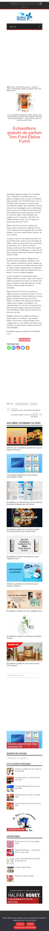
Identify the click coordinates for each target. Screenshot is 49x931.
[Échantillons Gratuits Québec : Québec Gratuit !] (24, 19)
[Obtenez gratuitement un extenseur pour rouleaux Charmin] (24, 581)
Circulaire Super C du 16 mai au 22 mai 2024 (24, 415)
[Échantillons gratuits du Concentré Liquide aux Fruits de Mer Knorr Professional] (24, 526)
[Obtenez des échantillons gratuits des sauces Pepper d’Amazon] (24, 445)
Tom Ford (32, 194)
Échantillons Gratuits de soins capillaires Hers (24, 611)
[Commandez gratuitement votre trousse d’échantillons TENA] (24, 472)
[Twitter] (23, 348)
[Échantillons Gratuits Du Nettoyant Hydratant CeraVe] (24, 633)
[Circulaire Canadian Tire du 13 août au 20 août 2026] (10, 774)
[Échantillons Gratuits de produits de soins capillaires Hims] (24, 554)
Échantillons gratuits (23, 87)
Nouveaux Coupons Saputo (24, 876)
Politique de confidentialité (25, 927)
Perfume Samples (22, 403)
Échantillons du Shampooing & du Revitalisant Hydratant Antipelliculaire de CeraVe (24, 503)
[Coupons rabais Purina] (10, 873)
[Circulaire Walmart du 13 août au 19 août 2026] (10, 792)
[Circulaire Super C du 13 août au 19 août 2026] (10, 783)
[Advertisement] (24, 58)
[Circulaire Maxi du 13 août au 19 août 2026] (10, 809)
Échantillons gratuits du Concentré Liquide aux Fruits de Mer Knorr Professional (23, 530)
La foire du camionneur (16, 829)
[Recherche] (40, 3)
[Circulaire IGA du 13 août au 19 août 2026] (10, 800)
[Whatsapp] (9, 348)
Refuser (30, 924)
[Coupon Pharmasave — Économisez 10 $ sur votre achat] (10, 855)
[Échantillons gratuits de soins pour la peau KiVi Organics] (24, 661)
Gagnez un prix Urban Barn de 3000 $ (25, 409)
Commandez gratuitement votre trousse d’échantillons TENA (22, 476)
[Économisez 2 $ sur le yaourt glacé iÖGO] (10, 847)
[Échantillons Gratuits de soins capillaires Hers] (24, 608)
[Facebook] (14, 348)
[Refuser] (46, 923)
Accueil (11, 87)
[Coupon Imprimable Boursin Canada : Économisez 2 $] (10, 864)
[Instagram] (18, 348)
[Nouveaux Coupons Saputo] (10, 881)
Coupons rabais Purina (23, 867)
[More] (27, 348)
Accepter (20, 924)
